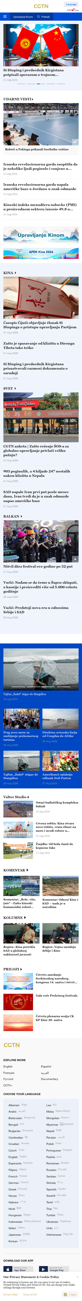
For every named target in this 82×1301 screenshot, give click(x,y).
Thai (52, 1208)
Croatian (19, 1143)
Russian (56, 1169)
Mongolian (57, 1118)
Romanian (57, 1163)
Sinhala (54, 1182)
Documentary (49, 1079)
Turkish (55, 1215)
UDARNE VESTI (17, 99)
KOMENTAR (14, 870)
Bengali (16, 1124)
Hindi (15, 1208)
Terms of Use (30, 1294)
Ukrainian (58, 1221)
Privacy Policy (10, 1294)
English (8, 1066)
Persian (55, 1137)
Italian (17, 1228)
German (18, 1182)
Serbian (55, 1176)
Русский (8, 1079)
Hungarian (20, 1215)
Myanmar (60, 1124)
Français (8, 1072)
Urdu (52, 1228)
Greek (18, 1189)
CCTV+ (7, 1085)
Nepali (54, 1130)
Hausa (16, 1195)
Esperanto (21, 1163)
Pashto (54, 1156)
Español (46, 1066)
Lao (51, 1105)
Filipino (17, 1169)
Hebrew (17, 1202)
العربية (45, 1072)
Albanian (18, 1105)
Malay (58, 1111)
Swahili (56, 1195)
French (18, 1176)
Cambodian (18, 1137)
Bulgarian (21, 1130)
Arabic (17, 1111)
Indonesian (25, 1221)
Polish (54, 1143)
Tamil (53, 1202)
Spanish (56, 1189)
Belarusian (22, 1118)
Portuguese (59, 1150)
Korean (18, 1241)
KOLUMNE (13, 918)
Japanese (19, 1234)
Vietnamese (59, 1234)
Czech (16, 1150)
